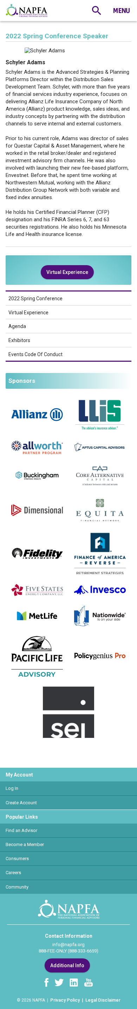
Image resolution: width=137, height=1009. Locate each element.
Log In (12, 788)
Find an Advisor (21, 830)
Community (17, 887)
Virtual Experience (67, 272)
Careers (13, 872)
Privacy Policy (65, 1000)
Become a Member (25, 844)
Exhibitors (19, 340)
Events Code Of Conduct (35, 354)
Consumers (17, 858)
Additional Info (67, 965)
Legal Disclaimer (102, 1000)
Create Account (21, 802)
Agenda (17, 326)
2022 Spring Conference (35, 298)
